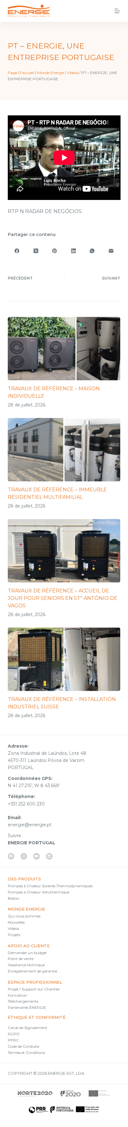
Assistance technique (26, 964)
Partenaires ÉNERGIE (27, 1007)
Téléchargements (23, 1001)
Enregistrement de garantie (32, 971)
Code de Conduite (23, 1046)
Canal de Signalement (27, 1027)
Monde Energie (50, 72)
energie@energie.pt (30, 825)
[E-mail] (111, 250)
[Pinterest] (54, 250)
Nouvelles (16, 922)
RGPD (14, 1034)
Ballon (13, 898)
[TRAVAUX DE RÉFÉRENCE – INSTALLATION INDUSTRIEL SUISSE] (64, 659)
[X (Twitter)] (35, 250)
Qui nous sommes (24, 916)
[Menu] (117, 11)
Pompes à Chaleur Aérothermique (38, 892)
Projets (14, 934)
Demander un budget (27, 952)
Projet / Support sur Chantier (34, 989)
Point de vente (21, 958)
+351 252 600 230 (26, 804)
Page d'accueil (21, 72)
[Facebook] (17, 250)
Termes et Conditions (26, 1052)
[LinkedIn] (73, 250)
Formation (17, 995)
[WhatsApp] (92, 250)
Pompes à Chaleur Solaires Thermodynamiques (50, 886)
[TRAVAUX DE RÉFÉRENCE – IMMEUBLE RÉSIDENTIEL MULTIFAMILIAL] (64, 449)
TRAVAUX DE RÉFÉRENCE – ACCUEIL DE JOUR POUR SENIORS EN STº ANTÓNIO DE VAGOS (62, 598)
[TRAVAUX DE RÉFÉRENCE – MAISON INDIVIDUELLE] (64, 348)
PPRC (13, 1040)
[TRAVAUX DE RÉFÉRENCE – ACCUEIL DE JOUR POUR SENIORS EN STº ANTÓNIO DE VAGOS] (64, 550)
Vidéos (72, 72)
